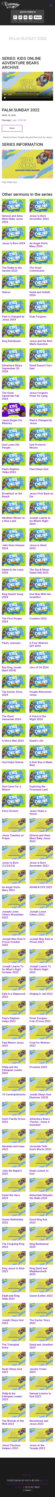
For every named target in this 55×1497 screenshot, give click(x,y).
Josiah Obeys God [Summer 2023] (40, 1096)
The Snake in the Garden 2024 (12, 269)
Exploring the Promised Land (38, 788)
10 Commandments (14, 1094)
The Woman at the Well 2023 (13, 1422)
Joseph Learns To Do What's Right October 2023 (12, 969)
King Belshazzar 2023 (39, 1245)
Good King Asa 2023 (38, 1221)
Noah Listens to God (39, 1172)
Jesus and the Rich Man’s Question (40, 342)
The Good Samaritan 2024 (11, 718)
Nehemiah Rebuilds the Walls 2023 (41, 1197)
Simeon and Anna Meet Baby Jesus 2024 (12, 218)
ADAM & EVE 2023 (40, 887)
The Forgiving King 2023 (13, 1245)
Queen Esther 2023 (41, 1295)
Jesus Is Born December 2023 (39, 864)
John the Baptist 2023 (12, 1172)
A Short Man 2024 (13, 740)
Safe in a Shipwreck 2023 (13, 995)
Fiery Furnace (10, 810)
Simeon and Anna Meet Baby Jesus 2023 (39, 838)
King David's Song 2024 (12, 596)
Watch (38, 17)
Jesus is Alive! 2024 (38, 547)
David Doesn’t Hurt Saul (40, 367)
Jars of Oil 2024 (39, 667)
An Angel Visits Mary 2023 (11, 889)
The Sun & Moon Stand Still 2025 (39, 571)
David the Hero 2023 (11, 1197)
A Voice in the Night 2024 (37, 718)
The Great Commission (36, 269)
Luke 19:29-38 (19, 120)
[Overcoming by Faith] (11, 5)
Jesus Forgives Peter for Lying (38, 394)
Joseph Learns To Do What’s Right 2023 (40, 969)
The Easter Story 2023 (39, 1322)
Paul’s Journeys (11, 643)
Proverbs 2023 (38, 1067)
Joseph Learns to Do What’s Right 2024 (39, 520)
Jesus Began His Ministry (12, 422)
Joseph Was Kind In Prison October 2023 (13, 941)
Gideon (6, 292)
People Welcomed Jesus (40, 693)
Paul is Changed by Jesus (40, 422)
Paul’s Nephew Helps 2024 (10, 471)
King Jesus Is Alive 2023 (13, 1270)
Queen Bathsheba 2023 (12, 1221)
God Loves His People (10, 446)
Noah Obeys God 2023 (12, 1371)
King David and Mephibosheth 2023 (38, 1271)
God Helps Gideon (13, 762)
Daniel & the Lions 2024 (13, 571)
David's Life (36, 740)
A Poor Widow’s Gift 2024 (38, 644)
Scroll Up (26, 1475)
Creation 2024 (38, 618)
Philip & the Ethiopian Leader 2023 (12, 1396)
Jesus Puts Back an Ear (41, 495)
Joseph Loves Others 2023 (37, 913)
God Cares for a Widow (11, 788)
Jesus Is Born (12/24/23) (10, 864)
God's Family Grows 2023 (13, 1120)
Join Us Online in (28, 12)
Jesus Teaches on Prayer (13, 837)
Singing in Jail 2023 (41, 993)
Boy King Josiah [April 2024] (11, 669)
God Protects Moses (37, 446)
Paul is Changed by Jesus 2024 (13, 318)
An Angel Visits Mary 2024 (38, 245)
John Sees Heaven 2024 (13, 547)
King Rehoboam (11, 341)
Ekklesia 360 (27, 1490)
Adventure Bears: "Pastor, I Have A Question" (39, 1121)
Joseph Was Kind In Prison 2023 (41, 940)
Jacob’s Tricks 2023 (37, 1371)
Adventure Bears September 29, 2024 (12, 368)
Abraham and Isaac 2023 (13, 1148)
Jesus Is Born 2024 (13, 243)
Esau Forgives (37, 316)
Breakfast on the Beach (12, 495)
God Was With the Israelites (40, 596)
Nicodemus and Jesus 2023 (38, 1422)
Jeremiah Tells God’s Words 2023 (40, 1148)
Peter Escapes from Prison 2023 (40, 1020)
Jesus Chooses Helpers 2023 (11, 1447)
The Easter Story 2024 (12, 693)
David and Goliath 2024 (39, 294)
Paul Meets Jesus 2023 (13, 1044)
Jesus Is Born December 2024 (39, 217)
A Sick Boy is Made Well (40, 764)
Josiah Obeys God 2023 (13, 1322)
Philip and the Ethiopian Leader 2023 (12, 1070)
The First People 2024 (12, 620)
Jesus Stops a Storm (37, 812)
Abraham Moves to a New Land (13, 519)
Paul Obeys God (38, 469)
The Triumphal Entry (10, 1346)
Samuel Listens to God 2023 (40, 1395)
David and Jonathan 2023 (41, 1346)
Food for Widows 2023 (39, 1044)
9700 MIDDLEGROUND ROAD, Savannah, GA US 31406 (27, 1484)
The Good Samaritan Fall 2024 (10, 395)
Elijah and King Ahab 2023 (10, 1297)
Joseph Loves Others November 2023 (13, 914)
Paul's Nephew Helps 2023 (11, 1020)
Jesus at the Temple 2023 (37, 1447)
